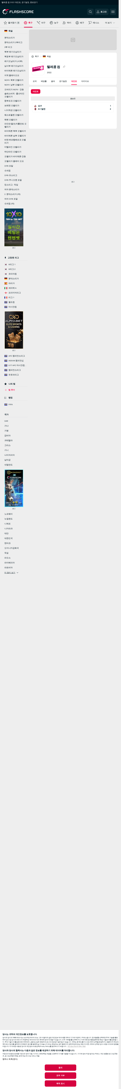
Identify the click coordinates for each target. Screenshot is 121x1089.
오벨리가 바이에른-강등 (15, 156)
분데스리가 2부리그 (13, 42)
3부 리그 (8, 47)
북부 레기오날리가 (12, 52)
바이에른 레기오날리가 (14, 70)
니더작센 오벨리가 (12, 110)
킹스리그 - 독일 (11, 185)
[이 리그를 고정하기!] (63, 66)
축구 (37, 56)
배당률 (44, 81)
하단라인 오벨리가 (12, 152)
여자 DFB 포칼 (11, 199)
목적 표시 (60, 1083)
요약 (35, 81)
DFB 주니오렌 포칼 (13, 180)
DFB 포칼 (8, 166)
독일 (49, 56)
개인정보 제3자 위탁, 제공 (76, 1046)
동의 (60, 1068)
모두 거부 (60, 1075)
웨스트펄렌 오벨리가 (13, 115)
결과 (53, 81)
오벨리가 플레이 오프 (14, 161)
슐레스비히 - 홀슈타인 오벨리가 (14, 95)
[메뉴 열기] (113, 12)
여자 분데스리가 (11, 189)
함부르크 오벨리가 (12, 101)
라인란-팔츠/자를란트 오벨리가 (15, 125)
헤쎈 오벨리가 (10, 119)
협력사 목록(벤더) (10, 1059)
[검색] (90, 12)
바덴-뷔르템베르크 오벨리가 (15, 141)
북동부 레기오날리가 (13, 56)
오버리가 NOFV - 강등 (14, 89)
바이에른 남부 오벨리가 (15, 136)
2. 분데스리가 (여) (12, 194)
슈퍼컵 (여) (9, 203)
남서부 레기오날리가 (13, 66)
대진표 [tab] (35, 91)
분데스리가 (9, 37)
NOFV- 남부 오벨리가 (13, 85)
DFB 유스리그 (10, 175)
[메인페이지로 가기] (24, 11)
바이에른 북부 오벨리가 (15, 131)
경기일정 (63, 81)
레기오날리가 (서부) (13, 61)
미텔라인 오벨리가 (12, 147)
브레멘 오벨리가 (11, 105)
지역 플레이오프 (11, 75)
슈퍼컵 (7, 170)
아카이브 (85, 81)
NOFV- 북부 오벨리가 (13, 80)
